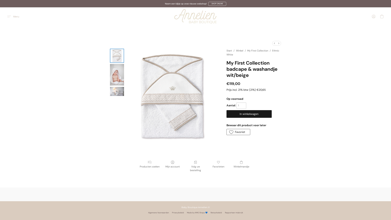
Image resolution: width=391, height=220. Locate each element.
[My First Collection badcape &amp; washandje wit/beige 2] (117, 91)
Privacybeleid (178, 212)
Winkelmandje (241, 166)
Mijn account (172, 166)
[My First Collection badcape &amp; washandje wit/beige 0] (117, 56)
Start (229, 50)
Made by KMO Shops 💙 (197, 212)
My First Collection (257, 50)
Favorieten (218, 166)
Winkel (239, 50)
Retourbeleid (216, 212)
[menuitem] (274, 43)
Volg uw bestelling (195, 168)
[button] (217, 4)
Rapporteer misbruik (234, 212)
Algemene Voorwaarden (158, 212)
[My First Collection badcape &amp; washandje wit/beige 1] (117, 75)
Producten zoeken (150, 166)
